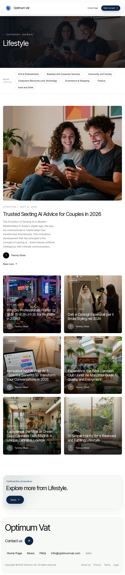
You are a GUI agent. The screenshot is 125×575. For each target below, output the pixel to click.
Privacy (97, 564)
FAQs (42, 553)
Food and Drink (25, 87)
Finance (101, 80)
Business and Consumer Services (63, 74)
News (13, 499)
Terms (107, 564)
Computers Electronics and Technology (37, 80)
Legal (116, 564)
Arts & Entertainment (28, 74)
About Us (86, 564)
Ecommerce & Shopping (77, 80)
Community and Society (100, 74)
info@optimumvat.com (65, 553)
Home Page (14, 553)
